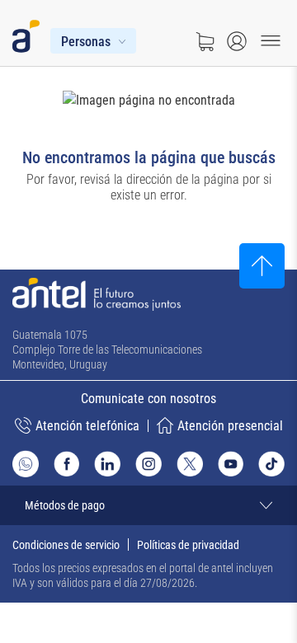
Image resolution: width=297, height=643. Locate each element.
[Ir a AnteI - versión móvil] (29, 33)
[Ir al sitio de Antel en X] (190, 464)
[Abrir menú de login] (236, 41)
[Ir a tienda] (204, 41)
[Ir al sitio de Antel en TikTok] (271, 464)
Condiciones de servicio (66, 544)
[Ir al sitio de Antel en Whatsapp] (25, 463)
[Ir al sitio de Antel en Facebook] (67, 464)
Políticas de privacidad (188, 544)
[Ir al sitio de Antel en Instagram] (148, 464)
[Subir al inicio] (262, 266)
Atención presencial (230, 426)
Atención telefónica (87, 426)
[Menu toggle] (271, 41)
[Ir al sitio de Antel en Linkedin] (107, 464)
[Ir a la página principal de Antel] (96, 294)
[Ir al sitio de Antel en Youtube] (231, 464)
